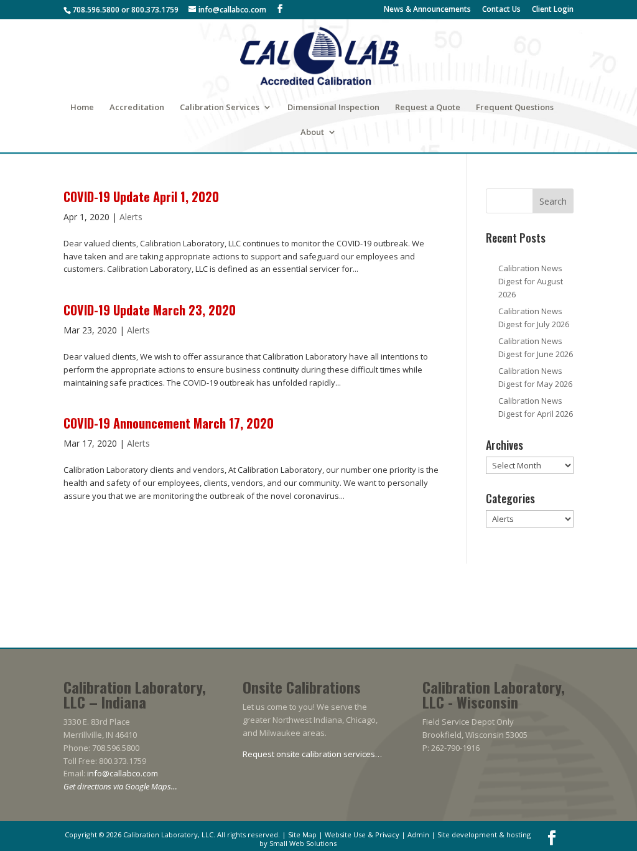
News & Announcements (427, 10)
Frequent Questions (515, 108)
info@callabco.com (122, 773)
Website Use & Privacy (362, 834)
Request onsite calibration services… (312, 754)
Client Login (553, 10)
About (312, 132)
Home (82, 108)
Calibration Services (219, 108)
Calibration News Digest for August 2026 (530, 281)
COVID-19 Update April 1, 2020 (141, 196)
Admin (418, 834)
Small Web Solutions (303, 843)
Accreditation (136, 108)
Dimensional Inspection (333, 108)
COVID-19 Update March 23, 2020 (149, 309)
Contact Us (501, 10)
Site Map (302, 834)
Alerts (130, 217)
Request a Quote (427, 108)
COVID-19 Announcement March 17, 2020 (168, 423)
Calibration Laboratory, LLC (168, 834)
